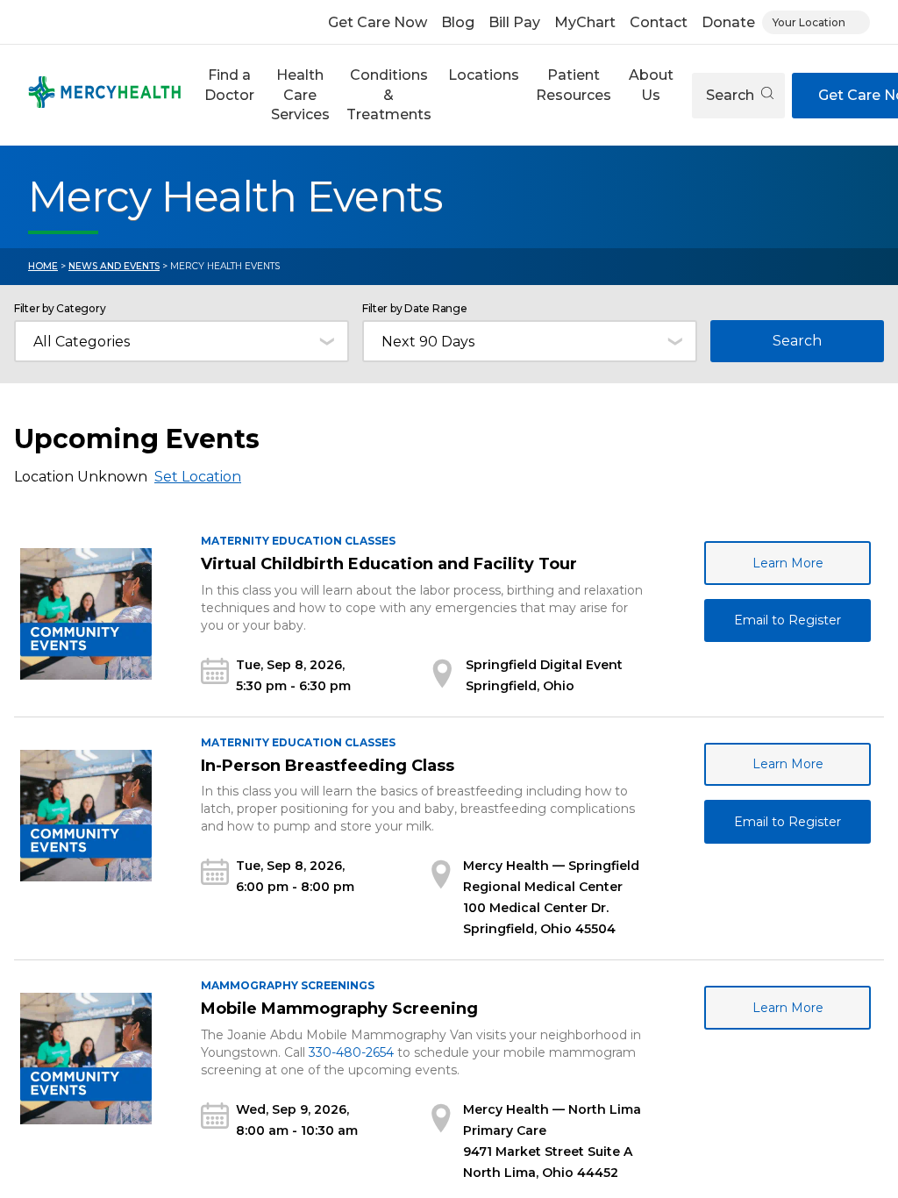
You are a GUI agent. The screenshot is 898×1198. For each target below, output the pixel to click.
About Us (651, 85)
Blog (457, 22)
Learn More (787, 563)
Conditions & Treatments (388, 95)
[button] (229, 95)
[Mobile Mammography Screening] (86, 1058)
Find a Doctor (229, 85)
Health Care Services (300, 95)
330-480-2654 (351, 1052)
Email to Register (787, 620)
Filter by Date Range (414, 309)
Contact (659, 22)
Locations (483, 75)
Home (43, 266)
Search (732, 95)
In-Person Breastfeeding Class (327, 765)
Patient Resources (573, 85)
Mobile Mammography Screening (339, 1008)
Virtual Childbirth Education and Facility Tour (389, 564)
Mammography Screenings (287, 985)
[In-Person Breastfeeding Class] (86, 815)
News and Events (114, 266)
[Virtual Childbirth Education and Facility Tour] (86, 614)
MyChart (585, 22)
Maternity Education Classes (298, 540)
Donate (728, 22)
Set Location (197, 476)
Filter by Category (59, 309)
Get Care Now (377, 22)
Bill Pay (514, 22)
